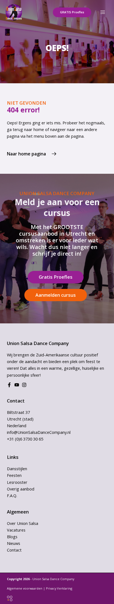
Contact (14, 550)
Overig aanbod (20, 489)
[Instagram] (24, 384)
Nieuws (13, 543)
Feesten (14, 475)
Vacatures (16, 530)
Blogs (12, 536)
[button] (72, 12)
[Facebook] (9, 384)
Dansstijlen (17, 468)
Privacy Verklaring (59, 588)
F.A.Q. (12, 495)
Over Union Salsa (22, 523)
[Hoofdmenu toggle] (102, 12)
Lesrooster (17, 482)
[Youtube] (16, 384)
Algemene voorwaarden (24, 588)
